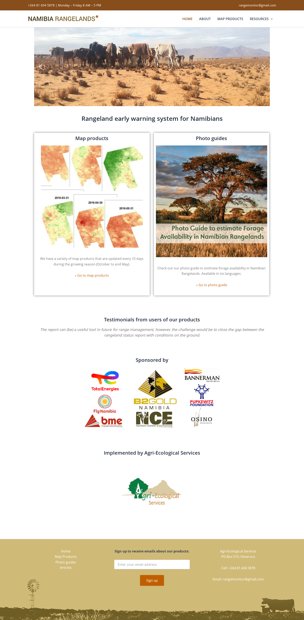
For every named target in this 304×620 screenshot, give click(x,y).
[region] (152, 66)
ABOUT (205, 19)
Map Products (66, 556)
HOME (187, 19)
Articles (66, 567)
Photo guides (65, 562)
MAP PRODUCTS (230, 19)
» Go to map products (92, 275)
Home (66, 551)
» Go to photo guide (211, 285)
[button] (271, 19)
